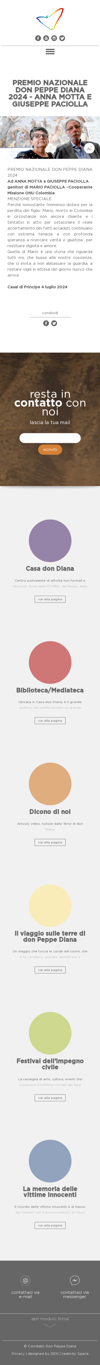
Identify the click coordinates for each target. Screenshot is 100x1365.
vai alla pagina (50, 599)
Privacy (18, 1354)
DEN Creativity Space (70, 1354)
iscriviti (50, 450)
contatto (38, 403)
